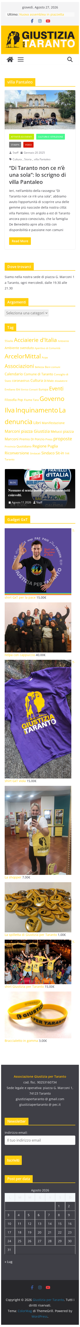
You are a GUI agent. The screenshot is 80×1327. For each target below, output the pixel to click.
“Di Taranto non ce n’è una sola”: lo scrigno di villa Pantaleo (37, 174)
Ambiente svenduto (19, 348)
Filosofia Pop (14, 400)
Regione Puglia (45, 446)
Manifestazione (53, 423)
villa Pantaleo (42, 159)
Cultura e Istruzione (50, 136)
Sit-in (60, 452)
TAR (67, 453)
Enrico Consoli (29, 389)
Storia (28, 159)
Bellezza (39, 367)
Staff (15, 152)
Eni (18, 389)
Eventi (56, 388)
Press (48, 439)
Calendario (14, 374)
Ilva (10, 410)
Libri (37, 422)
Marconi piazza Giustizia (27, 431)
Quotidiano (24, 446)
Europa (43, 389)
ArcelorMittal (23, 356)
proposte (62, 439)
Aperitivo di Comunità (47, 348)
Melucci (56, 431)
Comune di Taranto (38, 374)
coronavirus (21, 380)
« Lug (8, 1262)
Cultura (17, 159)
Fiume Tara (31, 400)
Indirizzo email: (16, 1132)
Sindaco (48, 452)
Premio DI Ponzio (31, 439)
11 (19, 1223)
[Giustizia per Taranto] (10, 59)
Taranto (9, 459)
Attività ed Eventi (21, 136)
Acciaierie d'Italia (35, 339)
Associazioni (19, 366)
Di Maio (49, 381)
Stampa (15, 144)
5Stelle (9, 341)
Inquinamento (37, 410)
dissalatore (61, 380)
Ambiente (63, 341)
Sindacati (35, 453)
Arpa (45, 357)
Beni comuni (52, 367)
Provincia (10, 446)
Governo (52, 398)
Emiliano (10, 389)
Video (28, 144)
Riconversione (17, 452)
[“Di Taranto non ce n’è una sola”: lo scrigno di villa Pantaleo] (40, 109)
